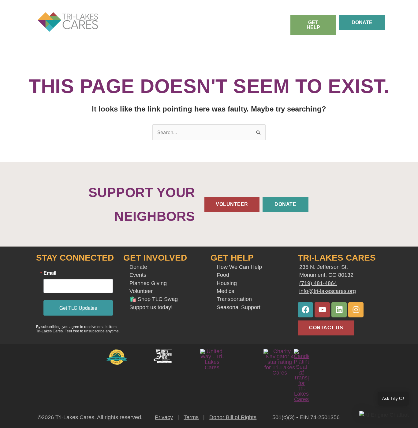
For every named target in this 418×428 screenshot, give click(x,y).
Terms (191, 417)
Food (224, 275)
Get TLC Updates (78, 307)
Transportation (234, 299)
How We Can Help (239, 267)
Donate (138, 267)
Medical (226, 291)
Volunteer (141, 291)
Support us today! (151, 307)
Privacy (164, 417)
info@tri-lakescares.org (327, 291)
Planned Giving (148, 283)
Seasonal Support (238, 307)
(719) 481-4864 (318, 283)
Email (49, 272)
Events (137, 275)
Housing (227, 283)
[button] (384, 415)
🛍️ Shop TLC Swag (153, 299)
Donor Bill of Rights (232, 417)
